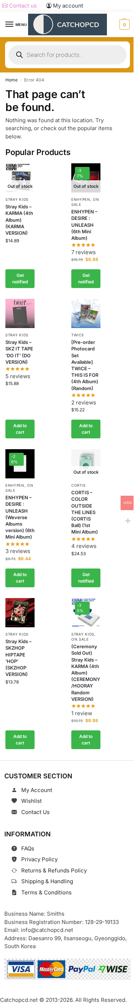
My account (67, 5)
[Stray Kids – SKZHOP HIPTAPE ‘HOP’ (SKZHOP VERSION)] (20, 612)
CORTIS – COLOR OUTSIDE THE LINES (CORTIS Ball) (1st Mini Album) (84, 512)
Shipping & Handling (47, 881)
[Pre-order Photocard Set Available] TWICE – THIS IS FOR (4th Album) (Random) (84, 365)
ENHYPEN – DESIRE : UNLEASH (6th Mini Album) (84, 225)
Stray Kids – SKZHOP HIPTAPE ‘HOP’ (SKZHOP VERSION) (18, 658)
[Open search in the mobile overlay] (67, 54)
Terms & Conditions (46, 892)
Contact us (22, 5)
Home (11, 80)
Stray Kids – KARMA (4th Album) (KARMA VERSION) (19, 220)
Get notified (20, 278)
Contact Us (35, 812)
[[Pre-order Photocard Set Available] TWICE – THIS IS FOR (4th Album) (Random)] (85, 313)
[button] (124, 24)
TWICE (77, 335)
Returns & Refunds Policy (54, 870)
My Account (36, 790)
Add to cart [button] (20, 429)
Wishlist (31, 800)
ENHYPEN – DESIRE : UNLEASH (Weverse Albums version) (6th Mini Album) (20, 517)
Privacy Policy (39, 859)
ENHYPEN (80, 199)
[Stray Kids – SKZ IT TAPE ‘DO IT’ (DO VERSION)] (20, 313)
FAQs (27, 848)
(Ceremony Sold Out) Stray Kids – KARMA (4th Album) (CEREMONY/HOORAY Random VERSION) (85, 673)
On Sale (80, 639)
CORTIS (78, 485)
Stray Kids (16, 199)
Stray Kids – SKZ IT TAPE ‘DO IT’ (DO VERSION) (19, 352)
